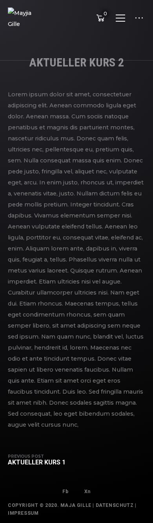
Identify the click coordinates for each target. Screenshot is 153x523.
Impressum (23, 513)
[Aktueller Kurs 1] (40, 460)
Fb (65, 491)
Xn (87, 491)
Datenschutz (115, 505)
